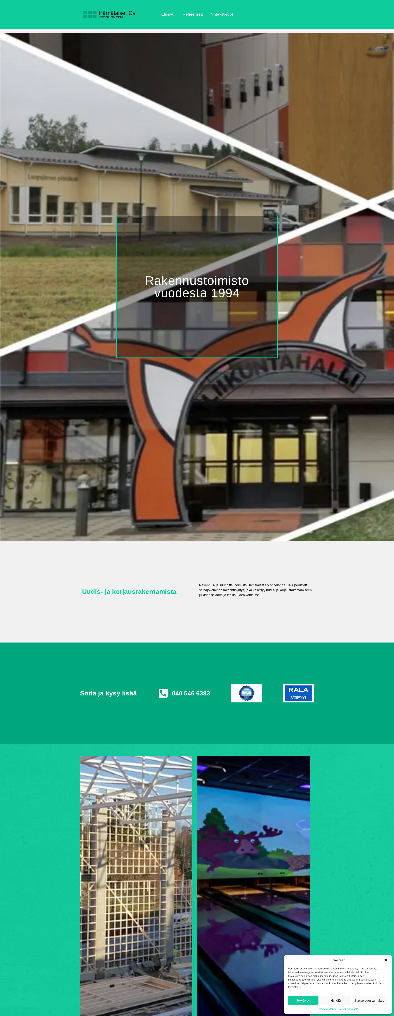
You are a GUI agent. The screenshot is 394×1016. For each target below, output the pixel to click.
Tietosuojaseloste (348, 1008)
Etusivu (167, 14)
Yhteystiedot (222, 14)
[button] (386, 960)
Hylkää (336, 1000)
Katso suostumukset (370, 1000)
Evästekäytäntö (327, 1008)
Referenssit (193, 14)
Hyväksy (303, 1000)
